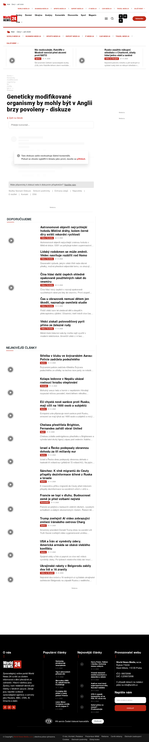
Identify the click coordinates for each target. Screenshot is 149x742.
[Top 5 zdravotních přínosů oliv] (49, 673)
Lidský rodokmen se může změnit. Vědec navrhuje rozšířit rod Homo (64, 253)
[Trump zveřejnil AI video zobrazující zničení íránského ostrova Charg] (21, 526)
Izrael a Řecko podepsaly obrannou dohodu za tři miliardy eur (64, 449)
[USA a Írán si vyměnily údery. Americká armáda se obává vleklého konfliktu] (21, 549)
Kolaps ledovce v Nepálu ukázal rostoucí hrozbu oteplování (62, 380)
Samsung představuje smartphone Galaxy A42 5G (62, 664)
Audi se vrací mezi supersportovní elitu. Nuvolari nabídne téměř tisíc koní (99, 686)
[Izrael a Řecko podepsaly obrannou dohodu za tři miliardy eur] (21, 456)
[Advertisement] (122, 142)
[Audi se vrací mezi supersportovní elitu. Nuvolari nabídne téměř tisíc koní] (84, 685)
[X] (121, 21)
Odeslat (130, 708)
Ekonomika (45, 502)
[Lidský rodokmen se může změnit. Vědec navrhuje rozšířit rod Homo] (22, 259)
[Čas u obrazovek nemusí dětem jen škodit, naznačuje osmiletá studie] (22, 307)
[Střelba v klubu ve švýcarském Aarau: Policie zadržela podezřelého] (21, 364)
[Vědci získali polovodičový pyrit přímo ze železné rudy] (22, 329)
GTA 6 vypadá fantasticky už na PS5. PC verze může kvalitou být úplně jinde (99, 698)
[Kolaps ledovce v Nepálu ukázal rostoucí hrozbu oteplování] (21, 387)
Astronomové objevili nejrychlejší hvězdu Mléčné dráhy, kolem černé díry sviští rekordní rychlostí (64, 230)
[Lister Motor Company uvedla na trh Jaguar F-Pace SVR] (49, 704)
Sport (43, 432)
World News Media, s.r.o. (23, 736)
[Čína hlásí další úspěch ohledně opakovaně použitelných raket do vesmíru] (22, 282)
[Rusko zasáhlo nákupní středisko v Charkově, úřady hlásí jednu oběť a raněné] (90, 56)
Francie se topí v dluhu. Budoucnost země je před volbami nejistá (65, 497)
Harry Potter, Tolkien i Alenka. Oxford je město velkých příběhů (99, 665)
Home (9, 75)
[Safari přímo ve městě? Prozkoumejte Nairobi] (84, 707)
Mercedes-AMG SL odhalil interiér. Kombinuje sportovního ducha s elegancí (63, 684)
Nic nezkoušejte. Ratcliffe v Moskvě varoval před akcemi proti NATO (50, 52)
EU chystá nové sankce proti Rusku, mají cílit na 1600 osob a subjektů (65, 403)
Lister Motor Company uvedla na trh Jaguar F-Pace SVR (63, 705)
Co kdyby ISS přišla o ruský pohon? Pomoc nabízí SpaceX (62, 694)
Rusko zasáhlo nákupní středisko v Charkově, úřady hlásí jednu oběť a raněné (120, 52)
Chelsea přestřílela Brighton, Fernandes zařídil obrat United (61, 426)
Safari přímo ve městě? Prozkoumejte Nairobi (97, 708)
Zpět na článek (16, 117)
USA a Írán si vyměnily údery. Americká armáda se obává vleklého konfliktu (65, 544)
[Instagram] (125, 16)
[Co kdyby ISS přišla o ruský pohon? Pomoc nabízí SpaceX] (49, 693)
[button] (112, 18)
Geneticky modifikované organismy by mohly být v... (12, 82)
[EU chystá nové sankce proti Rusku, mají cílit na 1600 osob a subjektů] (21, 410)
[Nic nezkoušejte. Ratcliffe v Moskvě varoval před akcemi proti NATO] (20, 56)
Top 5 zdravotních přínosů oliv (63, 672)
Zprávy (38, 59)
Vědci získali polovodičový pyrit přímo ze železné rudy (62, 323)
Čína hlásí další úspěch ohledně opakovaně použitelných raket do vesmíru (63, 278)
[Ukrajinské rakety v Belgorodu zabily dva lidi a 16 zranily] (21, 574)
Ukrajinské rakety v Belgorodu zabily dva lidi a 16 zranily (65, 567)
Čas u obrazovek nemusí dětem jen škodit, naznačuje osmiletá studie (64, 300)
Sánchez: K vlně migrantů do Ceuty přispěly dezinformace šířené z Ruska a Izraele (66, 474)
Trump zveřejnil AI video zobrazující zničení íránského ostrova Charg (65, 520)
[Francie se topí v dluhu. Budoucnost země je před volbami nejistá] (21, 503)
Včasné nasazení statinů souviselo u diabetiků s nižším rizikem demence (99, 675)
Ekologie (44, 386)
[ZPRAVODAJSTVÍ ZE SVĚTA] (8, 18)
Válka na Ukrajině (111, 59)
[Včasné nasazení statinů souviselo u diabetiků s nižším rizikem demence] (84, 675)
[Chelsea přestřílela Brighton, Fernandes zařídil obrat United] (21, 433)
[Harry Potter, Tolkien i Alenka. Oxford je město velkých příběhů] (84, 664)
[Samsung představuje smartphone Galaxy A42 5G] (49, 663)
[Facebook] (121, 16)
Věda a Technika (47, 238)
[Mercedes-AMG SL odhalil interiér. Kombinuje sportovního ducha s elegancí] (49, 682)
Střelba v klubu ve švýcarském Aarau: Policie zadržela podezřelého (66, 357)
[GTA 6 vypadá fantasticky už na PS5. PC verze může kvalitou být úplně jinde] (84, 696)
